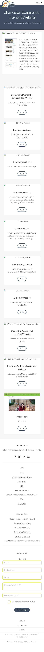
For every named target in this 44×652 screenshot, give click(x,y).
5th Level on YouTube (22, 536)
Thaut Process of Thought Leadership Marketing (22, 541)
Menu (38, 2)
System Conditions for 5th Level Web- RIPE (22, 495)
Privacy (22, 630)
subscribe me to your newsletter (23, 602)
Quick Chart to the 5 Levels (22, 477)
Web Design (22, 482)
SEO (22, 486)
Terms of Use (22, 625)
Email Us (22, 621)
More (22, 112)
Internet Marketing (22, 490)
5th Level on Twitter (22, 528)
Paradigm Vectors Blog (22, 523)
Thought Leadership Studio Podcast (22, 519)
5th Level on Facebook (22, 532)
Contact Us (22, 503)
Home (22, 473)
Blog (22, 499)
